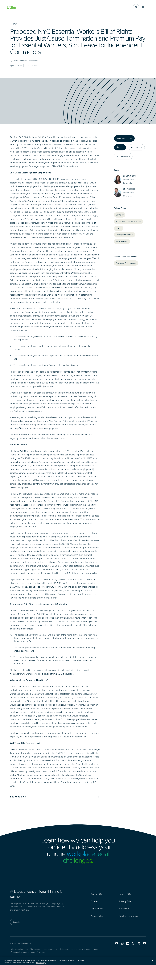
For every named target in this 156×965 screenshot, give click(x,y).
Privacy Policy (126, 901)
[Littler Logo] (12, 7)
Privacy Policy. (41, 963)
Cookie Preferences (128, 916)
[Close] (152, 960)
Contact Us (96, 894)
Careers (94, 901)
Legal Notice (97, 908)
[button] (116, 943)
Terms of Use (125, 894)
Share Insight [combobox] (122, 138)
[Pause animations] (142, 7)
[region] (78, 961)
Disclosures (125, 908)
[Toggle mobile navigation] (147, 7)
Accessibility (97, 916)
